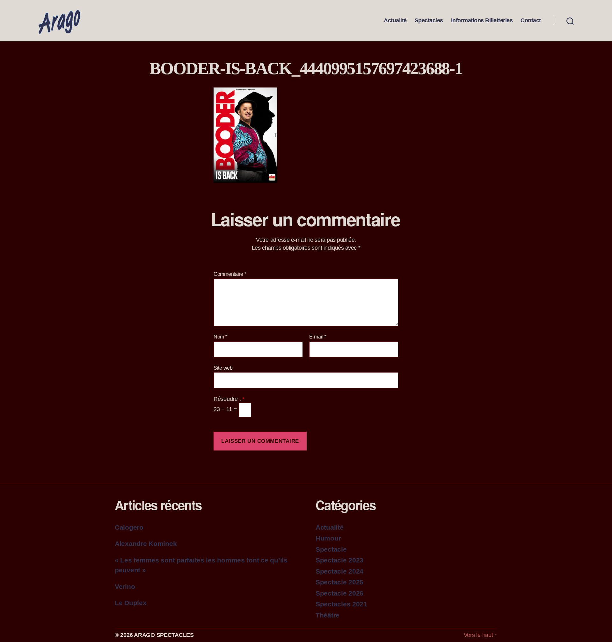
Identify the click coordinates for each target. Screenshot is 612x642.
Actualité (395, 20)
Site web (223, 368)
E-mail (317, 336)
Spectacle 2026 (339, 593)
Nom (220, 336)
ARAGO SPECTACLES (164, 635)
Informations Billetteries (482, 20)
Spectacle (331, 549)
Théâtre (327, 615)
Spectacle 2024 (339, 571)
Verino (125, 586)
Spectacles (429, 20)
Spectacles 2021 (341, 604)
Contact (531, 20)
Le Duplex (131, 602)
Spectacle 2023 (339, 560)
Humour (328, 538)
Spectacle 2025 (339, 582)
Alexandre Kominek (146, 543)
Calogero (129, 527)
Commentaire (230, 274)
